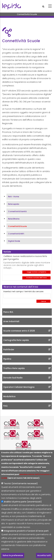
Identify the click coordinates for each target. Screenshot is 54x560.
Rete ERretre (13, 218)
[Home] (11, 6)
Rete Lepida (13, 204)
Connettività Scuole (17, 226)
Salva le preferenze (13, 555)
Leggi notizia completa (36, 272)
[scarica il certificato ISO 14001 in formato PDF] (27, 445)
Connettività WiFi (16, 233)
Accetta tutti (44, 555)
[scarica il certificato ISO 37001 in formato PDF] (15, 434)
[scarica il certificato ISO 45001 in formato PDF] (39, 434)
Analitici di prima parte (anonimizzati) (23, 501)
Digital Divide (14, 241)
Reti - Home (13, 196)
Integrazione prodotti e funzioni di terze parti (26, 530)
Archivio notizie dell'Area (36, 277)
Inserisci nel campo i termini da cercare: (23, 291)
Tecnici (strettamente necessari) (21, 483)
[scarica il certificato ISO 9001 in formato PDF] (15, 424)
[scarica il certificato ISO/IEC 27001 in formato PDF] (39, 424)
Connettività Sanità (17, 211)
